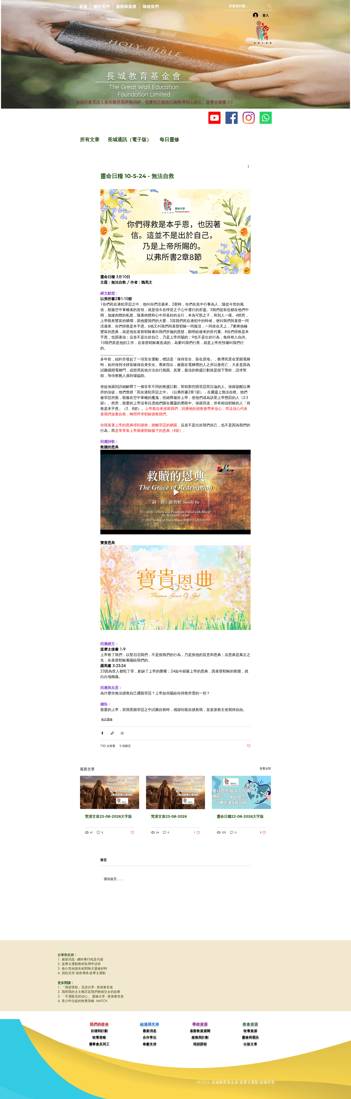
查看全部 (265, 768)
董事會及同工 (99, 1044)
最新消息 (149, 1031)
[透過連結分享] (112, 733)
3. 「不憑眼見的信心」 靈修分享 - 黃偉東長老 (91, 996)
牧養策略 (99, 1037)
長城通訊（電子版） (130, 139)
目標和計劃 (99, 1031)
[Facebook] (231, 118)
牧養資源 (250, 1031)
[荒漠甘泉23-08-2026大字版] (109, 792)
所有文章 (90, 139)
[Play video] (175, 492)
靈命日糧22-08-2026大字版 (240, 816)
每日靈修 (169, 139)
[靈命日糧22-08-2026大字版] (241, 792)
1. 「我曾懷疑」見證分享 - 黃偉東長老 (85, 987)
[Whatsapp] (266, 118)
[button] (101, 6)
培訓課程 (200, 1044)
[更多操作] (248, 166)
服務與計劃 (200, 1037)
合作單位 (149, 1037)
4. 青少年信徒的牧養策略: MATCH (82, 1001)
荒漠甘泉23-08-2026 (169, 816)
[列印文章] (122, 733)
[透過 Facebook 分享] (102, 733)
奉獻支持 (149, 1044)
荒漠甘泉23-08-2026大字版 (108, 816)
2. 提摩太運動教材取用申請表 (79, 964)
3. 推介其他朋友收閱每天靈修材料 (82, 968)
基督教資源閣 (200, 1031)
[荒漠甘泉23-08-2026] (175, 792)
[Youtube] (214, 118)
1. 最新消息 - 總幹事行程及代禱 (80, 959)
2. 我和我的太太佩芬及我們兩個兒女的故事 (89, 992)
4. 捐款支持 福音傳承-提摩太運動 (82, 973)
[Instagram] (249, 118)
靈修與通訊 (250, 1037)
